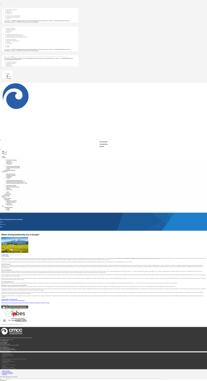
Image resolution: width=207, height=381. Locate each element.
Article (7, 256)
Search (3, 197)
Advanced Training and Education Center (15, 181)
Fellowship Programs (11, 185)
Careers (8, 169)
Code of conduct (6, 353)
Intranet (4, 366)
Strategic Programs (10, 175)
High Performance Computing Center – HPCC (16, 183)
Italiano (8, 209)
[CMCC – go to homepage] (103, 110)
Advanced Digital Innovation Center (14, 180)
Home (3, 156)
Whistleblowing (5, 362)
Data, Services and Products (12, 186)
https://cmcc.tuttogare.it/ (5, 350)
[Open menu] (103, 148)
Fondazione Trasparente (7, 355)
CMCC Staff (4, 255)
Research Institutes (10, 174)
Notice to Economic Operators (9, 368)
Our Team (8, 161)
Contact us (8, 164)
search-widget (7, 198)
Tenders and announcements (13, 167)
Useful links (6, 199)
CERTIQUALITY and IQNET (8, 367)
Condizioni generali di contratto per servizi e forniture (14, 359)
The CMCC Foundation (11, 160)
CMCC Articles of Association (9, 365)
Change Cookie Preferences (8, 361)
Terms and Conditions (7, 354)
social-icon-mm (7, 194)
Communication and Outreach (13, 166)
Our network (9, 189)
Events (8, 193)
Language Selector (8, 207)
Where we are (9, 162)
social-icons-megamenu (9, 170)
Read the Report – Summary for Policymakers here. (13, 300)
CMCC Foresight (6, 195)
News (7, 192)
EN (0, 139)
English (8, 208)
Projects (8, 178)
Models (8, 188)
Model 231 (4, 356)
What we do (5, 171)
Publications (9, 176)
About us (4, 157)
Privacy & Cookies (6, 360)
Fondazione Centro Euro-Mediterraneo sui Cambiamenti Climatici (16, 337)
